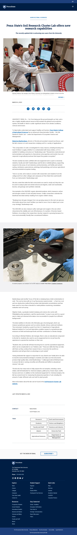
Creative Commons (48, 95)
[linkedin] (38, 109)
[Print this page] (48, 108)
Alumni (39, 431)
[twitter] (33, 109)
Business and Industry (56, 427)
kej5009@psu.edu (35, 411)
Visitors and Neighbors (56, 423)
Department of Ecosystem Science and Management (56, 436)
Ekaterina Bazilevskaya (19, 141)
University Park (56, 431)
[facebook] (28, 109)
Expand (60, 97)
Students (39, 423)
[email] (43, 109)
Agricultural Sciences (38, 17)
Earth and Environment (56, 419)
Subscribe (48, 454)
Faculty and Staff (38, 427)
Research (39, 419)
